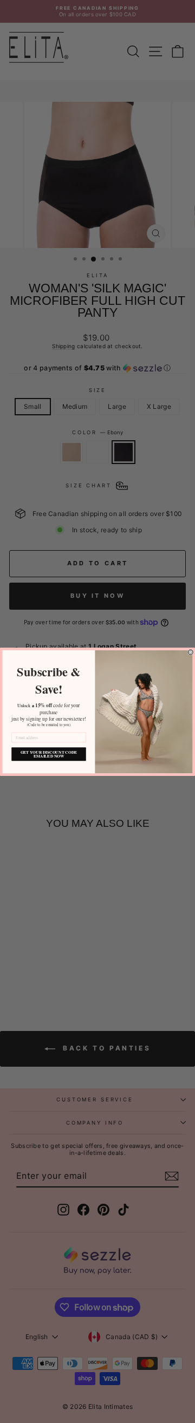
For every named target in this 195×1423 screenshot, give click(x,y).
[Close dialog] (190, 651)
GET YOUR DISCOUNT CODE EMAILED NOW (49, 754)
